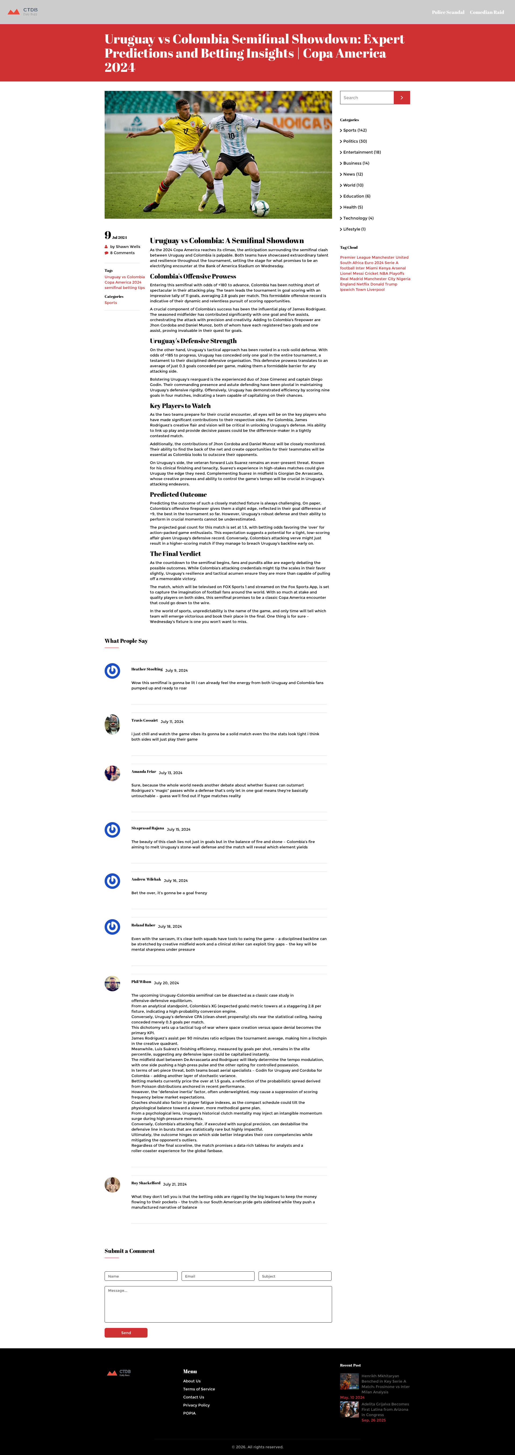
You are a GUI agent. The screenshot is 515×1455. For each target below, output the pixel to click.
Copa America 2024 (123, 282)
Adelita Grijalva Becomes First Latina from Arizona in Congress (385, 1409)
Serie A (391, 262)
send (126, 1332)
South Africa (351, 262)
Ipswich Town (353, 289)
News (353, 174)
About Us (192, 1381)
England (347, 284)
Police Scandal (448, 12)
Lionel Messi (352, 273)
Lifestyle (354, 229)
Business (356, 163)
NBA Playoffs (392, 273)
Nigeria (403, 278)
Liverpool (376, 289)
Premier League (355, 257)
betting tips (134, 287)
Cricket (371, 273)
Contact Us (193, 1397)
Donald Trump (383, 284)
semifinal (113, 287)
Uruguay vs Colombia (125, 276)
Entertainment (362, 152)
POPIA (189, 1413)
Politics (355, 141)
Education (356, 196)
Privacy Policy (196, 1405)
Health (353, 207)
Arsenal (399, 268)
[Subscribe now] (402, 97)
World (353, 185)
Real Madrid (351, 278)
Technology (358, 218)
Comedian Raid (487, 12)
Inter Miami (367, 268)
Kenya (385, 268)
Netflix (362, 284)
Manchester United (390, 257)
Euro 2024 (374, 262)
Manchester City (379, 278)
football (347, 268)
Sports (111, 302)
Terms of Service (199, 1389)
